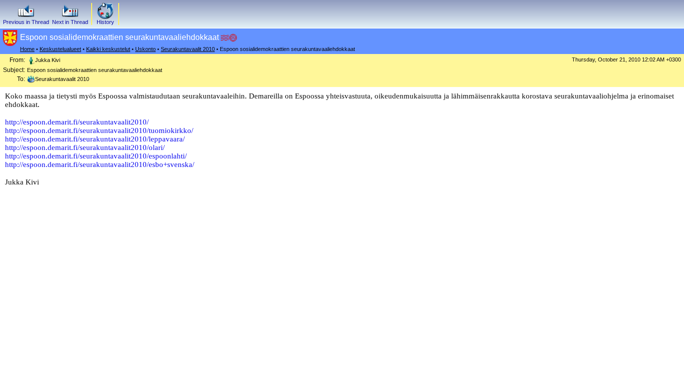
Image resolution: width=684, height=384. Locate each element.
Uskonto (145, 49)
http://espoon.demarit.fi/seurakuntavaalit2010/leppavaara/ (95, 139)
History (105, 22)
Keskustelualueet (60, 49)
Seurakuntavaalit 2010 (188, 49)
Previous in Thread (26, 22)
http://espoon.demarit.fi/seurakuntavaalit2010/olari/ (85, 148)
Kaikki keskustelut (108, 49)
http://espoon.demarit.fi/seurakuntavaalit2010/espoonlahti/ (96, 156)
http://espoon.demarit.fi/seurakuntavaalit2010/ (77, 122)
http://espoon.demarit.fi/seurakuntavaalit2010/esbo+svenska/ (99, 164)
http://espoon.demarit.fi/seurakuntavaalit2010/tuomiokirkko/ (99, 130)
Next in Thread (70, 22)
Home (27, 49)
